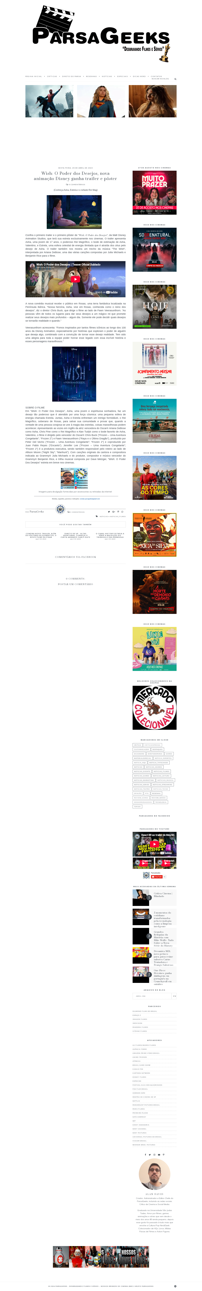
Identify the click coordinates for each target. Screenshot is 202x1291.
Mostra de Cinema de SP (144, 1097)
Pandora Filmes (140, 1027)
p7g (147, 793)
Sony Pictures (139, 1133)
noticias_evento (142, 771)
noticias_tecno (160, 789)
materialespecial (142, 758)
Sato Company (139, 1117)
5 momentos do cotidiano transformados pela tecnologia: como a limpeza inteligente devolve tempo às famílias (164, 922)
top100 (137, 806)
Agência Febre (140, 1049)
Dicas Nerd (139, 76)
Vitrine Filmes (140, 1031)
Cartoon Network (141, 1073)
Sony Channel (139, 1129)
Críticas (52, 76)
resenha (156, 793)
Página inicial (33, 76)
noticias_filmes (118, 516)
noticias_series (141, 784)
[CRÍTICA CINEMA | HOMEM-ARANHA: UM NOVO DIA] (49, 101)
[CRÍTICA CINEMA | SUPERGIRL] (101, 101)
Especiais (122, 76)
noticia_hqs (140, 762)
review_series (159, 798)
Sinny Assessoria (141, 1125)
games (169, 754)
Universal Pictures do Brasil (147, 1137)
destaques (158, 749)
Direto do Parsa (71, 76)
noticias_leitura (161, 776)
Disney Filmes (139, 1077)
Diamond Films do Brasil (145, 1011)
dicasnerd (139, 754)
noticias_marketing (144, 780)
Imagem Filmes (140, 1019)
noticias (104, 516)
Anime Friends (140, 1057)
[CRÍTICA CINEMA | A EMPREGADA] (153, 101)
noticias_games (141, 776)
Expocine (137, 1081)
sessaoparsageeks (143, 802)
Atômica (137, 1061)
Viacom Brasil (140, 1141)
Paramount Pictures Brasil (146, 1105)
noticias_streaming (162, 784)
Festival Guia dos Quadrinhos (147, 1085)
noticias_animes (154, 767)
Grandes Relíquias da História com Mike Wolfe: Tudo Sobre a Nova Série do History (164, 939)
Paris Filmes (139, 1109)
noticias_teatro (142, 789)
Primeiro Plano (140, 1113)
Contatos (156, 76)
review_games (141, 798)
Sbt (134, 1121)
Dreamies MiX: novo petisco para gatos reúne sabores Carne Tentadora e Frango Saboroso (163, 958)
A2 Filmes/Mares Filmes (144, 1045)
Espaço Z (137, 1015)
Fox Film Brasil (140, 1089)
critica (137, 745)
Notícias (107, 76)
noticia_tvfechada (158, 762)
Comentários (77, 184)
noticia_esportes (163, 758)
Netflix (136, 1101)
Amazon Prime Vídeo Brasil (146, 1053)
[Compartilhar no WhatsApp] (122, 512)
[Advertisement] (101, 139)
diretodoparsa (155, 754)
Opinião (138, 793)
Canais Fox (138, 1069)
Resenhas (91, 76)
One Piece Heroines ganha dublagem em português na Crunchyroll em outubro (163, 977)
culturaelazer (141, 749)
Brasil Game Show (141, 1065)
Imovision (137, 1023)
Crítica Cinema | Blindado (163, 895)
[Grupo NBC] (101, 1267)
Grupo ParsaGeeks (144, 1286)
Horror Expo (139, 1093)
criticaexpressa (153, 745)
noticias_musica (165, 780)
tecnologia (161, 802)
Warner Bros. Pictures (144, 1145)
